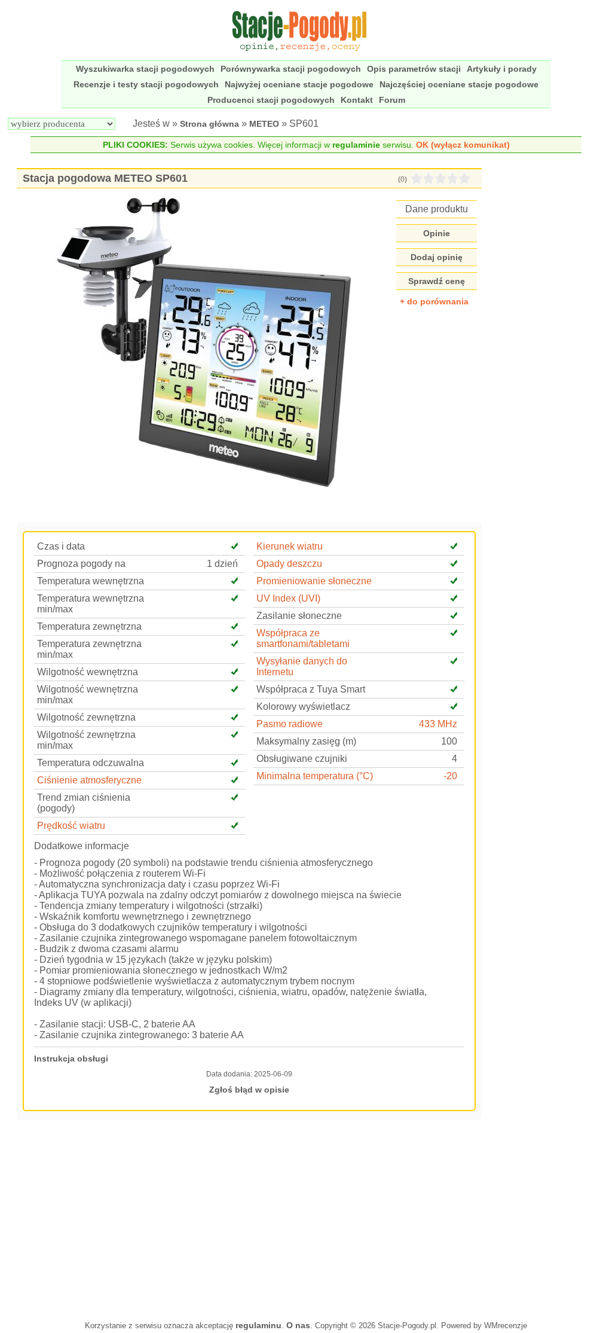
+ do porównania (434, 301)
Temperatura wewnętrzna (90, 581)
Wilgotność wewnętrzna (87, 672)
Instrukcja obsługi (71, 1058)
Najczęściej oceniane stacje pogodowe (459, 84)
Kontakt (357, 100)
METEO (264, 124)
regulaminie (356, 145)
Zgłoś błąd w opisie (249, 1089)
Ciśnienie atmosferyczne (89, 780)
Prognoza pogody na (81, 564)
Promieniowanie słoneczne (314, 581)
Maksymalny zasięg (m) (306, 741)
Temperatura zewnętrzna (89, 626)
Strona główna (209, 124)
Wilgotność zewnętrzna (86, 717)
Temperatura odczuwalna (90, 763)
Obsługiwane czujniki (301, 759)
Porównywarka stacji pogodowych (291, 69)
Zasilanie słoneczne (299, 616)
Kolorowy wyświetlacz (303, 706)
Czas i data (61, 546)
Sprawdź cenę (436, 281)
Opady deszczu (289, 564)
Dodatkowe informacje (81, 846)
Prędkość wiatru (71, 825)
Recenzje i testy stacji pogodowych (146, 84)
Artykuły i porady (502, 69)
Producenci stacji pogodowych (271, 100)
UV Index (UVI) (288, 598)
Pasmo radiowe (289, 724)
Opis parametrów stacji (414, 69)
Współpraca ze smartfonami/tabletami (303, 638)
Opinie (436, 233)
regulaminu (258, 1325)
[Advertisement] (249, 1219)
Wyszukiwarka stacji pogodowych (145, 69)
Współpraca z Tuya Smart (310, 689)
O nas (298, 1325)
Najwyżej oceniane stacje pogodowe (299, 84)
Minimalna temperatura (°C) (314, 776)
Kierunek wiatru (289, 546)
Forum (392, 100)
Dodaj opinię (437, 257)
